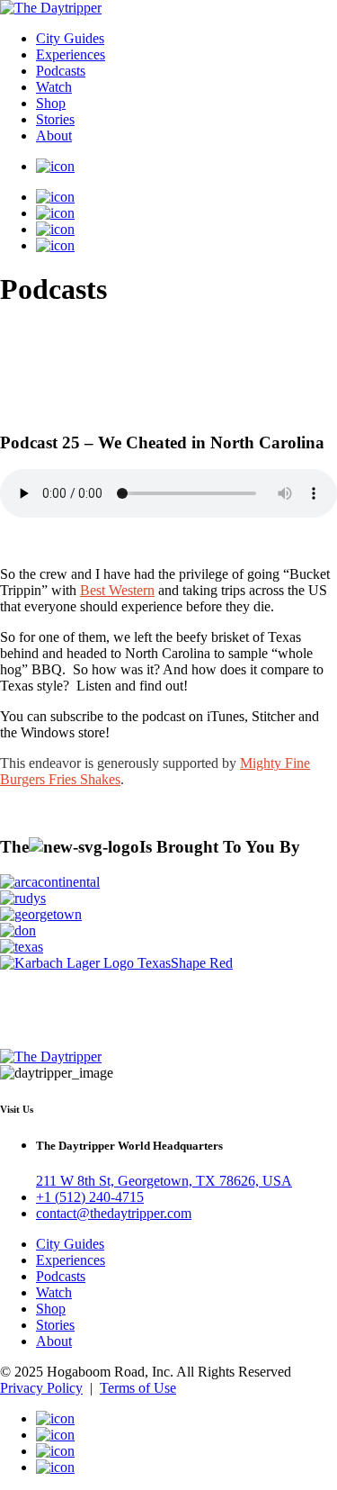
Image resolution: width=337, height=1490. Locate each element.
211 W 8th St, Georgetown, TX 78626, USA (164, 1180)
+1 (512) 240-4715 (90, 1197)
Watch (54, 87)
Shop (51, 103)
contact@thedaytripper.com (113, 1213)
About (54, 135)
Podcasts (60, 70)
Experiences (70, 54)
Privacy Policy (41, 1387)
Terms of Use (138, 1387)
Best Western (117, 590)
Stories (55, 119)
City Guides (70, 38)
